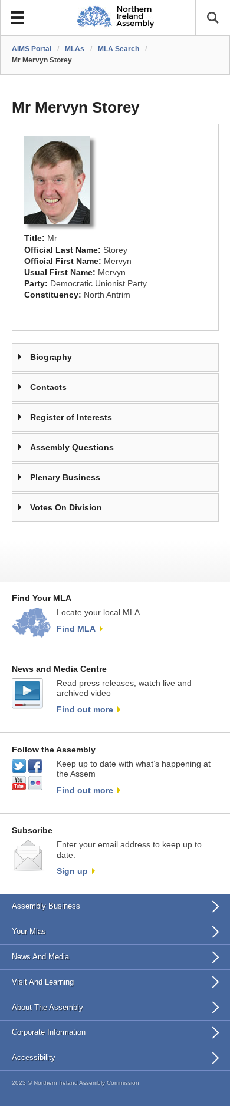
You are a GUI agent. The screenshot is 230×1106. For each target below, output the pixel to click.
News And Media (40, 956)
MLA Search (118, 49)
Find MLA (76, 628)
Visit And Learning (43, 982)
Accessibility (33, 1057)
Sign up (72, 871)
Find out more (85, 709)
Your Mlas (29, 931)
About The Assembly (47, 1007)
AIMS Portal (31, 49)
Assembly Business (46, 906)
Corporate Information (49, 1032)
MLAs (74, 49)
